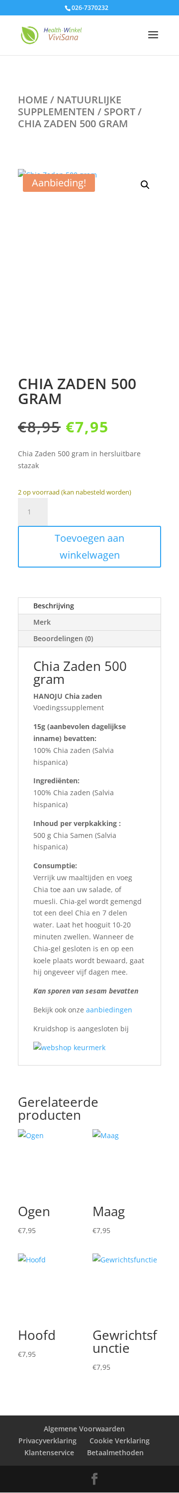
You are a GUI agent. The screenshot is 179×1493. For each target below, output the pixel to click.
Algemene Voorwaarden (84, 1428)
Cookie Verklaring (120, 1440)
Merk (42, 622)
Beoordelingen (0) (63, 638)
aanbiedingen (109, 1009)
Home (33, 99)
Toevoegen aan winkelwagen (89, 546)
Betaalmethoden (115, 1452)
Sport (119, 111)
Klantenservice (49, 1452)
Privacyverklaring (47, 1440)
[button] (145, 185)
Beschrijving (53, 605)
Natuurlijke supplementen (69, 105)
